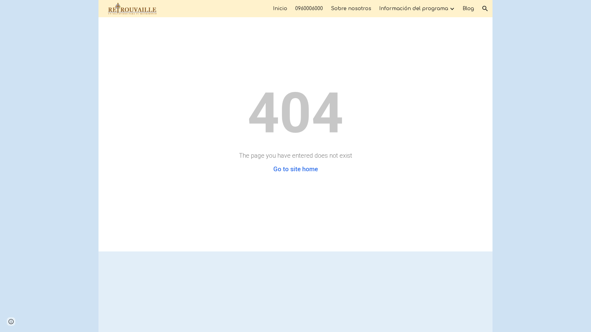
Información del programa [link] (413, 8)
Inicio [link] (280, 8)
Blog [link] (468, 8)
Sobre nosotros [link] (351, 8)
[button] (485, 8)
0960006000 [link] (309, 8)
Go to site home (295, 169)
